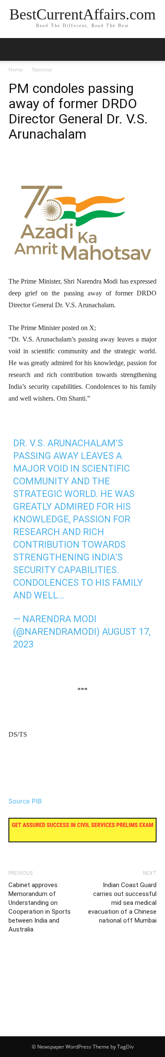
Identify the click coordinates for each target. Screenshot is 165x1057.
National (42, 69)
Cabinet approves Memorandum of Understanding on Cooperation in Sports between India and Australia (39, 907)
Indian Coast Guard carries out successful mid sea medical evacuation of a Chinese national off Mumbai (122, 902)
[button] (153, 49)
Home (15, 69)
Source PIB (25, 801)
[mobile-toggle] (14, 49)
